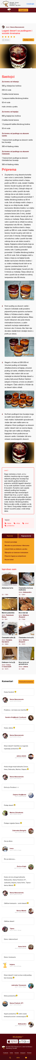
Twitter (11, 1052)
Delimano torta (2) (9, 658)
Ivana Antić (22, 946)
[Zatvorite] (1, 3)
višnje (18, 523)
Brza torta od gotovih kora (26, 658)
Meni (18, 1057)
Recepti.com (3, 1047)
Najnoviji (10, 536)
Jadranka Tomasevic (18, 985)
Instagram (22, 1052)
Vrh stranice (17, 1037)
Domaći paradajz (11, 542)
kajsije (9, 523)
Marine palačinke (9, 608)
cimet (27, 523)
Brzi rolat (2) (26, 608)
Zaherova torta (9, 584)
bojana (12, 964)
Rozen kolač (9, 559)
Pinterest (29, 1052)
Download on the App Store (12, 1041)
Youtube (17, 1052)
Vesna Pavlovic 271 (16, 1003)
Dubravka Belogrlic (19, 830)
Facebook (5, 1052)
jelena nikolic (21, 756)
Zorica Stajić (21, 866)
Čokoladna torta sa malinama (26, 584)
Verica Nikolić (21, 910)
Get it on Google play (24, 1041)
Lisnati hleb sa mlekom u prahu (16, 549)
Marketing (9, 1048)
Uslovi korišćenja (26, 1046)
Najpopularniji (26, 536)
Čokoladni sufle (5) (9, 633)
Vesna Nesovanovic (17, 27)
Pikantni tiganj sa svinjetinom (15, 556)
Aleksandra (22, 1024)
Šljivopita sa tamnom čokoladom (16, 552)
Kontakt (15, 1048)
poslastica (10, 525)
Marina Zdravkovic (16, 812)
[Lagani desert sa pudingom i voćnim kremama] (19, 290)
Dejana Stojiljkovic (19, 794)
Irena (11, 848)
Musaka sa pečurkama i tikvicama (17, 545)
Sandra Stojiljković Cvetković (15, 717)
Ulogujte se (23, 10)
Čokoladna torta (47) (26, 633)
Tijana (12, 928)
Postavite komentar (26, 682)
